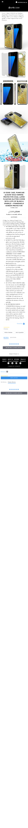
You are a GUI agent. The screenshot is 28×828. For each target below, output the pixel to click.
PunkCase (14, 208)
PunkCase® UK (17, 366)
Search (4, 359)
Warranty (23, 361)
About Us (10, 359)
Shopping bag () (22, 2)
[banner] (14, 8)
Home (3, 13)
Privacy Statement (13, 361)
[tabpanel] (14, 392)
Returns (16, 359)
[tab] (8, 332)
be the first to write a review (14, 347)
